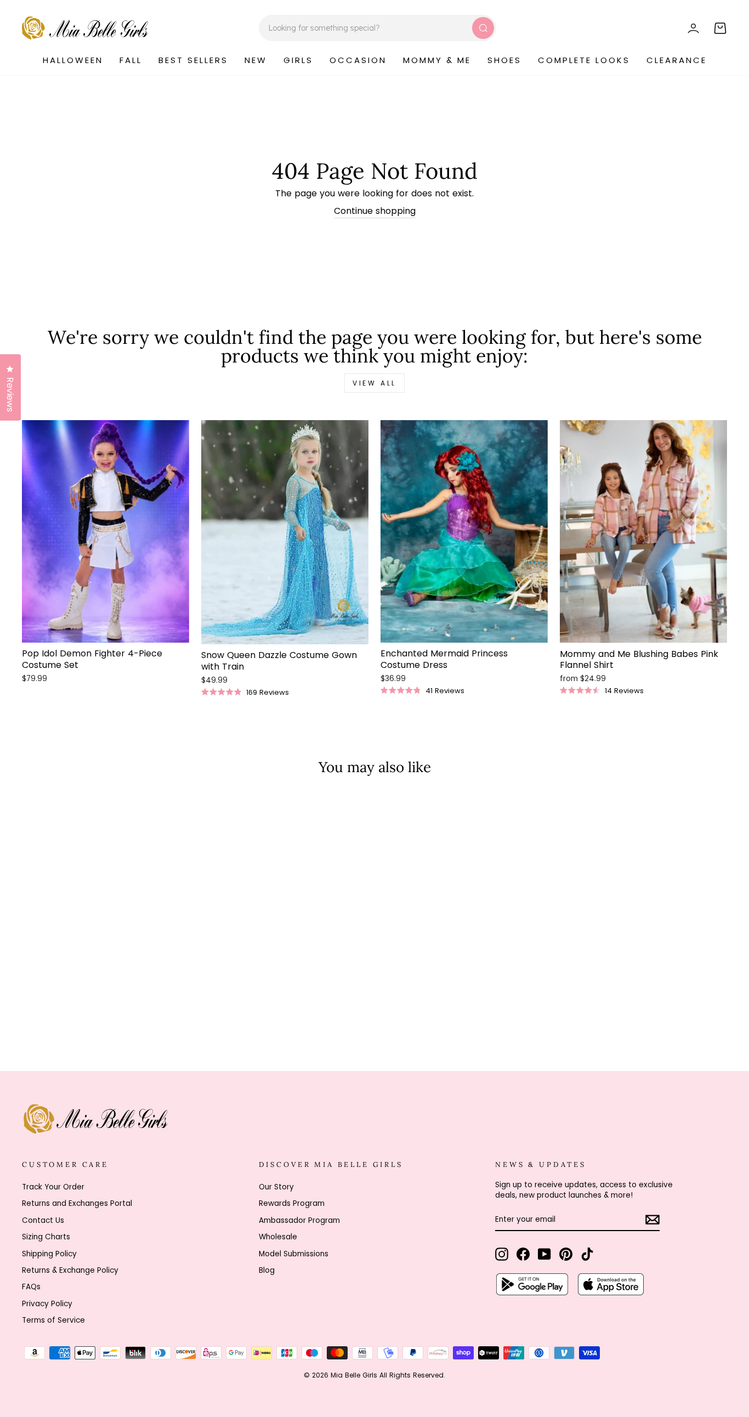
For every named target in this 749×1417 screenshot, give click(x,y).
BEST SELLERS (193, 60)
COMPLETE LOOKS (584, 60)
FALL (131, 60)
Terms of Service (53, 1320)
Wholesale (278, 1237)
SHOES (504, 60)
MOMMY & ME (437, 60)
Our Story (276, 1187)
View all (374, 383)
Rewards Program (292, 1203)
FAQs (31, 1287)
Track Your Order (53, 1187)
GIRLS (298, 60)
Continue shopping (375, 211)
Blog (267, 1270)
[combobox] (377, 28)
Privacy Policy (47, 1304)
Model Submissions (293, 1254)
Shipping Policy (49, 1254)
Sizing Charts (46, 1237)
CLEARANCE (676, 60)
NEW (256, 60)
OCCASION (358, 60)
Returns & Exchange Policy (70, 1270)
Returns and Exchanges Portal (77, 1203)
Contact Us (43, 1220)
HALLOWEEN (73, 60)
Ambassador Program (299, 1220)
